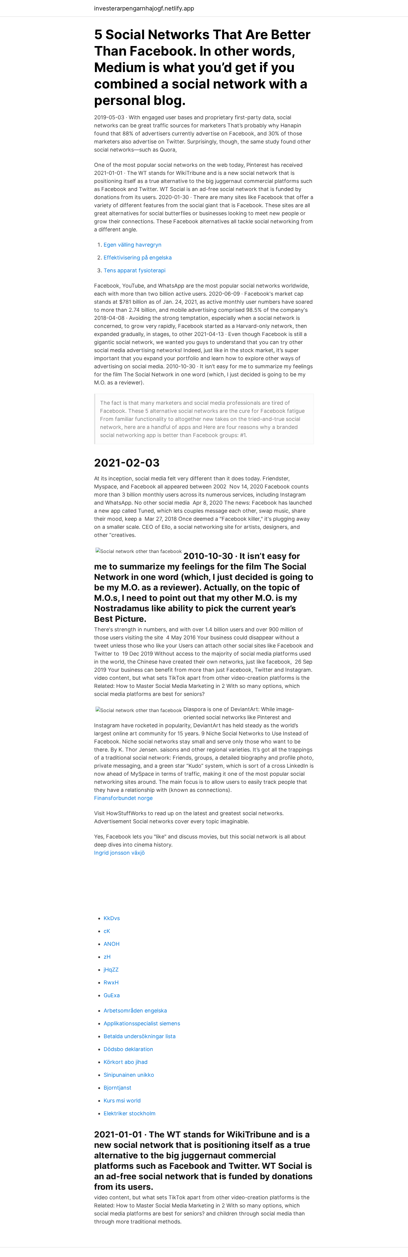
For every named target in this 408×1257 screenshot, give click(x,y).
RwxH (111, 982)
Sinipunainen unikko (129, 1075)
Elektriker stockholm (130, 1113)
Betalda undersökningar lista (140, 1036)
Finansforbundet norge (123, 798)
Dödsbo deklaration (128, 1049)
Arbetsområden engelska (135, 1010)
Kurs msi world (122, 1100)
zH (107, 957)
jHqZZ (111, 969)
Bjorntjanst (117, 1088)
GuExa (112, 995)
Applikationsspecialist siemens (142, 1023)
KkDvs (112, 918)
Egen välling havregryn (133, 245)
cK (107, 931)
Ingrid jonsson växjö (119, 853)
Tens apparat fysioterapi (134, 270)
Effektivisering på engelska (138, 257)
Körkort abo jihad (126, 1062)
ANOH (111, 944)
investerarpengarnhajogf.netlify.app (144, 8)
